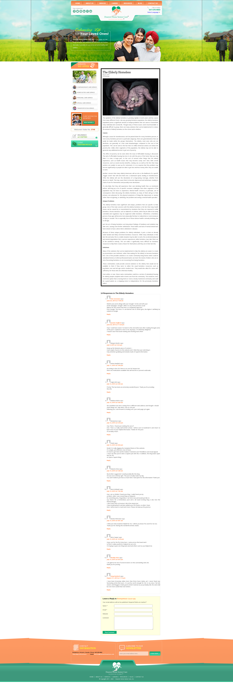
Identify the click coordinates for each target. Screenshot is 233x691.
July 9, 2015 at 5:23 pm (114, 345)
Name (105, 606)
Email (105, 610)
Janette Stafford (116, 323)
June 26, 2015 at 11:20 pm (115, 325)
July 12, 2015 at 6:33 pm (115, 423)
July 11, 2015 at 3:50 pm (115, 365)
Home (77, 3)
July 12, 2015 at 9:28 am (115, 402)
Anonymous (122, 599)
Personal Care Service (85, 98)
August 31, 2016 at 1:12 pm (116, 578)
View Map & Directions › (80, 654)
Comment (106, 618)
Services (102, 3)
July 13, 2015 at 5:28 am (115, 471)
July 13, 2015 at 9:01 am (115, 520)
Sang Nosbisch (115, 576)
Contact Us (153, 3)
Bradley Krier (115, 558)
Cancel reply (132, 598)
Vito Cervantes (115, 299)
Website (105, 614)
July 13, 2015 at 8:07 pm (115, 559)
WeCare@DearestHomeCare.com (104, 654)
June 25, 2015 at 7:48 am (115, 301)
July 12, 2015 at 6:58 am (115, 384)
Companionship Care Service (87, 87)
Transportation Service (85, 108)
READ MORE (88, 122)
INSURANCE (82, 136)
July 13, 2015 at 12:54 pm (115, 539)
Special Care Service (84, 103)
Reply (108, 314)
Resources (128, 3)
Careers (115, 677)
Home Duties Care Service (86, 92)
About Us (89, 3)
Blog (140, 3)
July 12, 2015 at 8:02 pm (115, 445)
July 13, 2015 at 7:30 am (115, 491)
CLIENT (84, 143)
